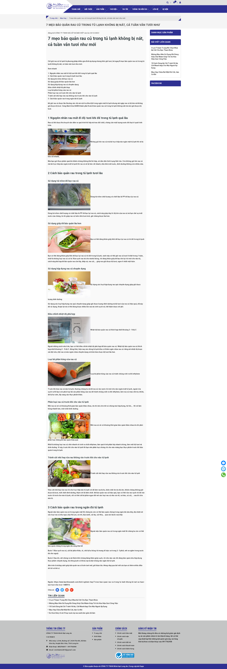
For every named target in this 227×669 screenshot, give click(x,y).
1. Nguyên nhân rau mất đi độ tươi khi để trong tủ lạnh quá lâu (72, 73)
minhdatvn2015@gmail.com (65, 650)
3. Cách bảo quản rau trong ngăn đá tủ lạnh (65, 99)
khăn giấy (111, 259)
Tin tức (125, 9)
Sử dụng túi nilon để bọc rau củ (60, 79)
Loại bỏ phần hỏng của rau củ (59, 90)
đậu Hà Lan (72, 515)
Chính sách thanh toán (125, 645)
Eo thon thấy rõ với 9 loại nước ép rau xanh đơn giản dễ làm (72, 613)
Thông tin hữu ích (140, 9)
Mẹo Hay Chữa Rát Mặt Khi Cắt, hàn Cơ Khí (65, 610)
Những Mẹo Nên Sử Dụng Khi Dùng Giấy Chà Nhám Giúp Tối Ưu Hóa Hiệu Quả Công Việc (83, 603)
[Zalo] (223, 469)
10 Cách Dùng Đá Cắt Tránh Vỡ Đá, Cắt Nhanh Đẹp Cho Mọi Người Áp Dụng (78, 606)
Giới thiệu (88, 9)
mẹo (122, 61)
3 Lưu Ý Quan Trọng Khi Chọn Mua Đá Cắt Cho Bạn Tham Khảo (73, 600)
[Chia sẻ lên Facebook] (57, 590)
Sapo (142, 666)
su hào (123, 495)
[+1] (71, 590)
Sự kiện (165, 9)
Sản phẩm (100, 9)
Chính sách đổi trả (124, 642)
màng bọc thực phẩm (123, 447)
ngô (65, 515)
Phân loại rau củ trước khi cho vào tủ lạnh (64, 93)
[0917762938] (223, 474)
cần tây (78, 261)
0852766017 (62, 647)
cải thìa (100, 515)
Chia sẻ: (51, 590)
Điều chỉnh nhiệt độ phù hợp (59, 87)
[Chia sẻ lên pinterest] (67, 590)
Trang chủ (76, 9)
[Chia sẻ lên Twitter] (62, 590)
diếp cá (85, 261)
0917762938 (72, 647)
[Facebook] (223, 463)
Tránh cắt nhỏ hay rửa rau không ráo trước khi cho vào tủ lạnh (72, 96)
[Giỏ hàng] (174, 2)
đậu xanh (86, 515)
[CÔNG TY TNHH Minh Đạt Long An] (57, 5)
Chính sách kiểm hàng (125, 649)
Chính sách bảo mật (124, 633)
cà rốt (117, 495)
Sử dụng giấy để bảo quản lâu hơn (61, 82)
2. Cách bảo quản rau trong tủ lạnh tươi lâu (65, 76)
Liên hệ (155, 9)
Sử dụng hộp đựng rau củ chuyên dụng (63, 84)
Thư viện (113, 9)
